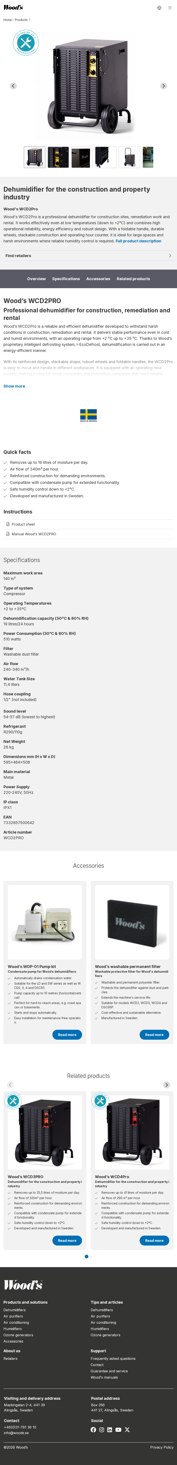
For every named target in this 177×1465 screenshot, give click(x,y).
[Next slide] (163, 86)
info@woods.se (16, 1433)
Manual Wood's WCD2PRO (34, 534)
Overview (36, 278)
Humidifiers (12, 1329)
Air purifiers (13, 1316)
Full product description (138, 241)
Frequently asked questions (113, 1358)
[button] (34, 157)
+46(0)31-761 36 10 (20, 1427)
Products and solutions (25, 1302)
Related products (133, 278)
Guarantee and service (109, 1371)
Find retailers (18, 255)
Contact (97, 1365)
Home (7, 20)
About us (11, 1351)
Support (98, 1351)
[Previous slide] (10, 1084)
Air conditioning (16, 1322)
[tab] (86, 1256)
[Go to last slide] (13, 86)
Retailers (10, 1358)
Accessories (98, 278)
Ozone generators (18, 1335)
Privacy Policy (162, 1447)
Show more (14, 386)
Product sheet (23, 524)
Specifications (66, 278)
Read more (67, 1035)
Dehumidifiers (14, 1310)
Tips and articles (107, 1302)
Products (21, 20)
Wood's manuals (104, 1377)
